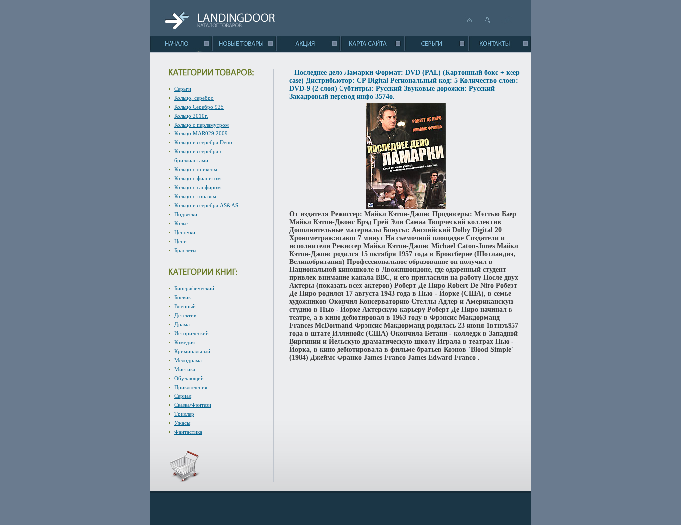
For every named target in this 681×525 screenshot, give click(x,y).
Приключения (190, 387)
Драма (182, 324)
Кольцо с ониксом (195, 169)
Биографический (194, 288)
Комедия (184, 342)
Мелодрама (188, 360)
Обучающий (189, 378)
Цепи (180, 241)
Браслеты (185, 250)
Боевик (182, 297)
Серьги (182, 89)
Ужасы (182, 423)
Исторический (191, 333)
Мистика (184, 369)
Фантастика (188, 432)
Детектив (185, 315)
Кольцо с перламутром (201, 125)
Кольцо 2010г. (191, 116)
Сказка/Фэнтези (192, 405)
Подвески (185, 214)
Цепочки (184, 232)
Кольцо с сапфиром (197, 187)
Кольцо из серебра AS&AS (206, 205)
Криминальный (192, 351)
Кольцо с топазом (195, 196)
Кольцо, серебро (194, 98)
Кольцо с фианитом (197, 178)
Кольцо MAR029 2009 (201, 133)
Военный (185, 306)
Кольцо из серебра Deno (203, 142)
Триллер (184, 414)
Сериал (182, 396)
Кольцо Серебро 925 (199, 107)
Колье (181, 223)
